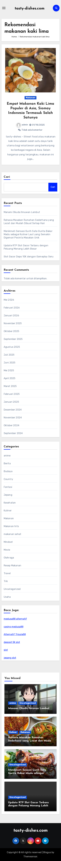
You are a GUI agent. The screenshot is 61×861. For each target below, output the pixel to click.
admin (25, 125)
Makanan (30, 97)
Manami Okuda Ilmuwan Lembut (22, 212)
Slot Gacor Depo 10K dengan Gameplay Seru (29, 256)
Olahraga (9, 557)
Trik (6, 581)
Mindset (8, 542)
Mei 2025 (9, 370)
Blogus (47, 852)
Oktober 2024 (11, 425)
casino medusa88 (13, 626)
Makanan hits (11, 526)
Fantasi (8, 487)
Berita (7, 463)
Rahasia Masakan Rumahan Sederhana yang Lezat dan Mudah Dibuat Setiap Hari (30, 740)
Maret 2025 (10, 386)
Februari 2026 (12, 307)
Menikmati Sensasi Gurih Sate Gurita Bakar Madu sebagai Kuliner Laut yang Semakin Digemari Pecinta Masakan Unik (28, 234)
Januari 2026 (11, 315)
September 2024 (13, 433)
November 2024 (13, 417)
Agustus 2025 (12, 346)
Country (8, 479)
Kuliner (8, 510)
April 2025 (9, 378)
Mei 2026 (9, 299)
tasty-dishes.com (29, 9)
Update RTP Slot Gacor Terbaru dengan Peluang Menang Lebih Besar (28, 805)
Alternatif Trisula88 (15, 634)
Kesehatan (10, 502)
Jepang (8, 494)
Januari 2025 (11, 401)
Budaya (8, 471)
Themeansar (30, 856)
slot (6, 649)
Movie (7, 549)
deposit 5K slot (12, 642)
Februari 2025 (12, 394)
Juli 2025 (9, 354)
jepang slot (10, 657)
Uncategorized (12, 589)
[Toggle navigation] (3, 8)
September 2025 (13, 339)
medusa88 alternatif (15, 618)
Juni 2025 (9, 362)
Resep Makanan (12, 565)
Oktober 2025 (11, 331)
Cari (7, 176)
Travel (7, 573)
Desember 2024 (13, 409)
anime (7, 455)
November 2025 (13, 323)
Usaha (7, 596)
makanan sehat (12, 534)
